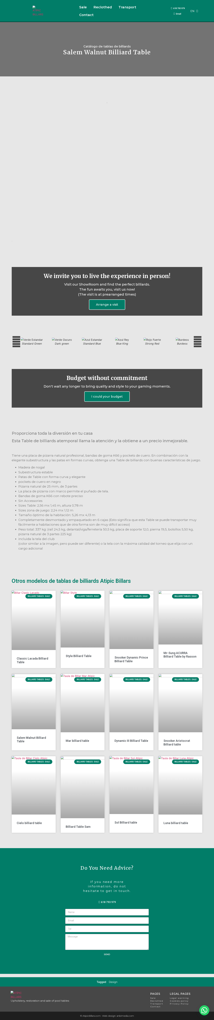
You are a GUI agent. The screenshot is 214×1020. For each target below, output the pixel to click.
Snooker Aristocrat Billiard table (177, 742)
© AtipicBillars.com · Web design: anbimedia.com (107, 1015)
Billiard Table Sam (78, 826)
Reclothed (102, 7)
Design (113, 982)
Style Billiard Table (78, 656)
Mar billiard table (77, 740)
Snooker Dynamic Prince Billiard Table (131, 659)
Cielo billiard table (29, 823)
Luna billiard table (176, 823)
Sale (83, 7)
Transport (127, 7)
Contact (86, 15)
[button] (16, 174)
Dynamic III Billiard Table (131, 740)
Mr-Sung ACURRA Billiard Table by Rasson (180, 654)
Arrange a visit (107, 304)
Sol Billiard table (126, 822)
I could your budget (107, 396)
